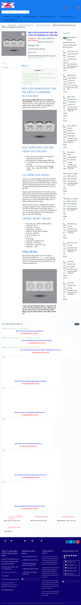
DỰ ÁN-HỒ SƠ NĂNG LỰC (66, 16)
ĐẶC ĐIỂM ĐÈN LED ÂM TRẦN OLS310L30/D (39, 77)
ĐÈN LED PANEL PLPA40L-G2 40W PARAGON (29, 331)
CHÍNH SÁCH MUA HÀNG (47, 16)
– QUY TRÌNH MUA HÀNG (29, 556)
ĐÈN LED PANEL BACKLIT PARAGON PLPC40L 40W (31, 381)
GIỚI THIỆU (17, 16)
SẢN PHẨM (12, 25)
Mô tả (5, 63)
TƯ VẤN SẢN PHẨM (74, 4)
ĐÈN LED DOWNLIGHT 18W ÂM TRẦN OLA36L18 (30, 506)
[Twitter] (70, 541)
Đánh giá (6, 67)
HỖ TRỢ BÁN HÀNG (41, 517)
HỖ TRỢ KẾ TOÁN (14, 527)
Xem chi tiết (30, 365)
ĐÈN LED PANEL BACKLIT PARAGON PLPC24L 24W (31, 475)
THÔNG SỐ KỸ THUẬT (31, 81)
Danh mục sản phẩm (30, 16)
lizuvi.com (54, 317)
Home (3, 25)
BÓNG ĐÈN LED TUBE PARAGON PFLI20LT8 (28, 443)
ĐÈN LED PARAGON (26, 25)
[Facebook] (67, 541)
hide (42, 70)
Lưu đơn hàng (61, 8)
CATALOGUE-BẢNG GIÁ (10, 20)
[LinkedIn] (74, 541)
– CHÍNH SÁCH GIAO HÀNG (30, 560)
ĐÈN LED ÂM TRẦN (43, 25)
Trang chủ (8, 16)
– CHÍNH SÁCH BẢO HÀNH (30, 568)
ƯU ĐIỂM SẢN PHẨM (31, 79)
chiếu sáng (42, 257)
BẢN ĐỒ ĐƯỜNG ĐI (7, 590)
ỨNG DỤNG (27, 83)
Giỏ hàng (75, 8)
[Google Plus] (77, 541)
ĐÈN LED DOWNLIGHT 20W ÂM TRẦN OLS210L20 (37, 340)
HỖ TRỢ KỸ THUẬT (68, 517)
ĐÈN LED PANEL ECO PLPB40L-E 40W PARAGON (30, 412)
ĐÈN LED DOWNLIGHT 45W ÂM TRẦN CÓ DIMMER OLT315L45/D (40, 350)
